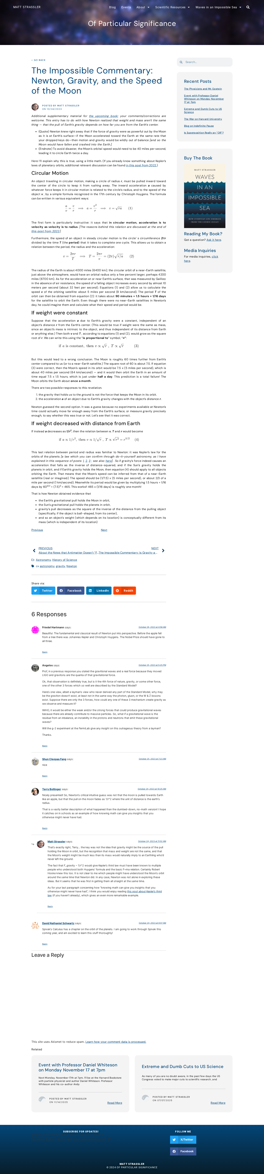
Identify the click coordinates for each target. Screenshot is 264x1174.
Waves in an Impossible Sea (216, 7)
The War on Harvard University (203, 119)
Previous (37, 530)
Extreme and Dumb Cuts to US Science (183, 1066)
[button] (248, 7)
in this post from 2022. (141, 165)
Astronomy (43, 560)
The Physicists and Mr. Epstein (203, 88)
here (109, 461)
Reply (44, 652)
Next (104, 530)
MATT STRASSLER (27, 7)
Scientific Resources (170, 7)
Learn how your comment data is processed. (115, 1042)
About (140, 7)
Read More (114, 1103)
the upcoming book (103, 116)
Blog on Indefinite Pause (199, 125)
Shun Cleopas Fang (54, 759)
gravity (60, 566)
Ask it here (214, 240)
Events (126, 7)
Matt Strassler (57, 841)
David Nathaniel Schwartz (58, 923)
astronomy (47, 566)
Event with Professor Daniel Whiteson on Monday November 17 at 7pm (204, 99)
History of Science (64, 560)
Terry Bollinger (51, 789)
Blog (112, 7)
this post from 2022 (45, 231)
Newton (71, 566)
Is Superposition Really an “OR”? (204, 132)
